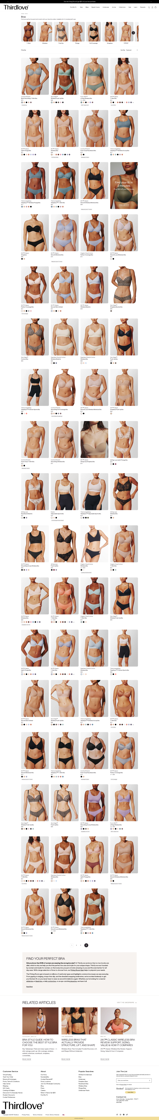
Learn (135, 7)
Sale (130, 7)
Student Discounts (9, 1095)
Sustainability (45, 1077)
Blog (42, 1086)
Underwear (106, 7)
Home (22, 13)
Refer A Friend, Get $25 (48, 1093)
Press (42, 1088)
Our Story (44, 1075)
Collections (122, 7)
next (133, 32)
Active (114, 7)
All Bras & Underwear (85, 1075)
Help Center (6, 1084)
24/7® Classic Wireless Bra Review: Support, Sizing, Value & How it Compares (118, 1042)
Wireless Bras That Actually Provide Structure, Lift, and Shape (78, 1042)
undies (54, 19)
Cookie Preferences (9, 1097)
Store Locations (46, 1081)
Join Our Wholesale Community (50, 1084)
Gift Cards (6, 1088)
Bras (87, 7)
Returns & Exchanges (9, 1079)
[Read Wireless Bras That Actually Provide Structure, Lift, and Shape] (79, 1020)
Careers (43, 1090)
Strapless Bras (83, 1081)
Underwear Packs (84, 1090)
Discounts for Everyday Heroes (13, 1093)
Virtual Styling (7, 1075)
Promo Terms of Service (52, 1115)
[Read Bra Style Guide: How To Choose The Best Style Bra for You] (40, 1020)
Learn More (130, 1092)
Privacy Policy (123, 1084)
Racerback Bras (83, 1084)
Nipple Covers (96, 7)
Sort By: (123, 50)
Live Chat (119, 1102)
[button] (79, 1118)
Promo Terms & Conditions (11, 1081)
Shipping (5, 1086)
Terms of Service (37, 1115)
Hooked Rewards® (46, 1079)
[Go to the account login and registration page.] (152, 7)
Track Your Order (8, 1077)
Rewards (142, 7)
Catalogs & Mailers (9, 1090)
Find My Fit (73, 7)
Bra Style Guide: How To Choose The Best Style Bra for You (39, 1042)
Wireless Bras (83, 1086)
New (81, 7)
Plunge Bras (82, 1088)
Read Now (26, 1059)
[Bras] (124, 185)
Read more (29, 986)
